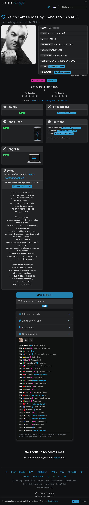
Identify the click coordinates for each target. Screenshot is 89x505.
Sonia (27, 351)
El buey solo (62, 100)
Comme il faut (36, 360)
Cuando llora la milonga (41, 348)
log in (57, 457)
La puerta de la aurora (42, 398)
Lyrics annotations (31, 320)
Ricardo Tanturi (29, 481)
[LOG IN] (49, 7)
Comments (28, 327)
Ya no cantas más (54, 33)
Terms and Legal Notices (44, 487)
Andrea (28, 427)
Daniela (28, 380)
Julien (27, 378)
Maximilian (29, 366)
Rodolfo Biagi (17, 481)
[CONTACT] (65, 476)
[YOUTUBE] (59, 476)
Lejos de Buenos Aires (43, 372)
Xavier (27, 348)
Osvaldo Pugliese (43, 481)
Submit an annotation (23, 186)
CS (26, 340)
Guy (26, 360)
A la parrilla (42, 363)
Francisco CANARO (57, 44)
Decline (83, 501)
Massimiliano (30, 363)
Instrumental (52, 50)
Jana (27, 357)
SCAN (31, 472)
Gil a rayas (38, 427)
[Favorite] (3, 17)
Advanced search (31, 314)
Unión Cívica (36, 357)
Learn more (53, 501)
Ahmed (27, 354)
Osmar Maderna (71, 481)
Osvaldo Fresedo (57, 481)
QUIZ (62, 472)
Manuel (28, 389)
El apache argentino (40, 383)
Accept (75, 501)
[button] (54, 7)
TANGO (49, 39)
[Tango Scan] (31, 345)
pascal (27, 401)
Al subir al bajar (38, 378)
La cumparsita (38, 424)
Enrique (29, 416)
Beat (27, 392)
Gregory (28, 398)
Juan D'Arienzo (49, 484)
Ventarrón (37, 389)
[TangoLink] (32, 354)
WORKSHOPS (38, 477)
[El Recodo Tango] (6, 472)
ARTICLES (72, 472)
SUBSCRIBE (46, 295)
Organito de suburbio (44, 366)
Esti (27, 345)
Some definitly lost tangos (32, 484)
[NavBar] (85, 2)
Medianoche (38, 386)
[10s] (44, 90)
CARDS (26, 477)
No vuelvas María (41, 421)
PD (31, 340)
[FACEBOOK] (48, 476)
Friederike (29, 372)
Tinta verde (37, 401)
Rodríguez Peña (39, 407)
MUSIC (22, 472)
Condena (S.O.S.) (49, 100)
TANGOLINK (42, 472)
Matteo (27, 395)
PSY (82, 472)
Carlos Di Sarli (61, 484)
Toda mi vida (39, 413)
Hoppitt (28, 407)
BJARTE (29, 413)
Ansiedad (39, 410)
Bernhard (29, 410)
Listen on (38, 80)
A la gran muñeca (38, 345)
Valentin (29, 421)
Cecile (27, 369)
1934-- (50, 28)
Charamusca (35, 100)
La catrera (36, 369)
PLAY (13, 472)
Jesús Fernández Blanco (58, 61)
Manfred (28, 386)
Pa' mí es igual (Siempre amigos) (45, 354)
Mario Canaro (54, 55)
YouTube (53, 80)
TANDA (54, 472)
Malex (28, 418)
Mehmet (28, 404)
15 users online (30, 334)
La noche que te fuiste (39, 392)
